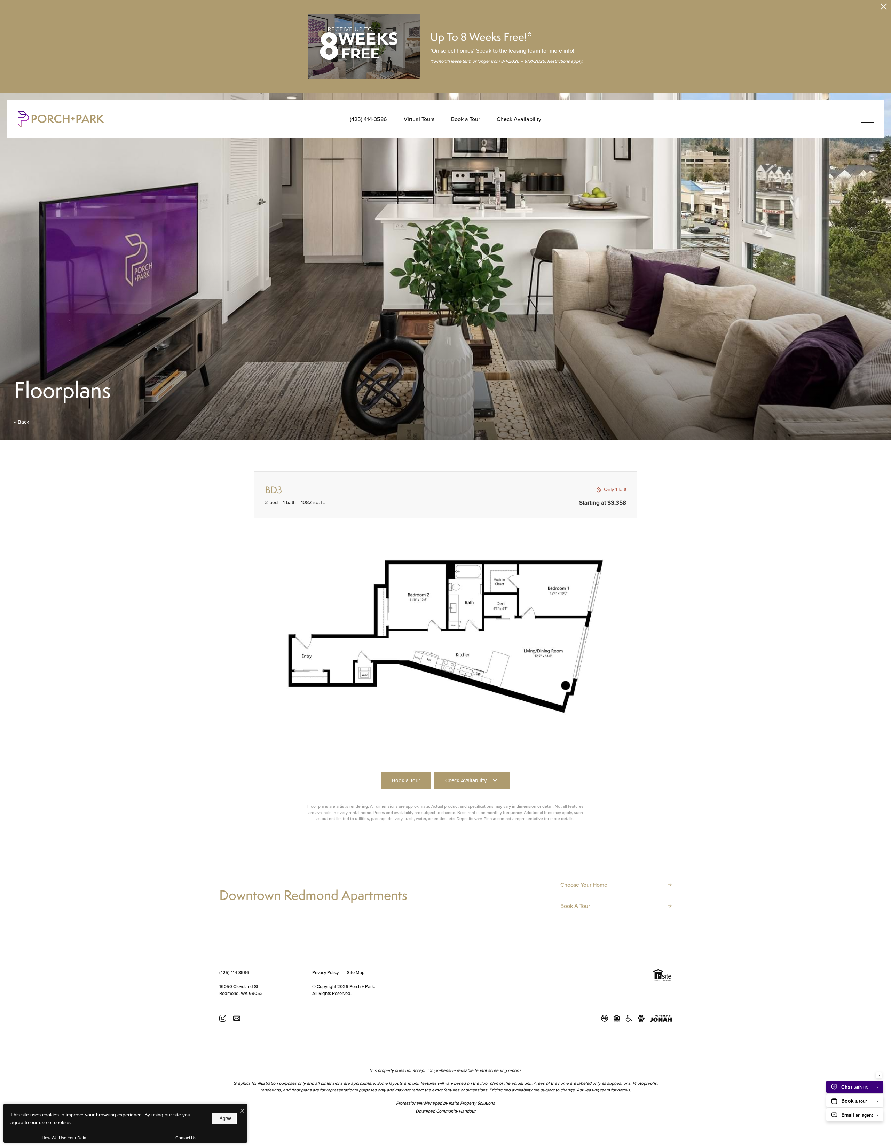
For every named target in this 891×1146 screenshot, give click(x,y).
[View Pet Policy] (641, 1018)
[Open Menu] (867, 119)
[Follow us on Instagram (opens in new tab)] (222, 1018)
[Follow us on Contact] (236, 1018)
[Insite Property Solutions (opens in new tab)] (662, 976)
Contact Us (185, 1138)
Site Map (356, 972)
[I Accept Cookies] (242, 1111)
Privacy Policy (325, 972)
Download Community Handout (445, 1111)
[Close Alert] (883, 7)
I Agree (224, 1118)
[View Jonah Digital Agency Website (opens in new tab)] (661, 1018)
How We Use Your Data (64, 1138)
